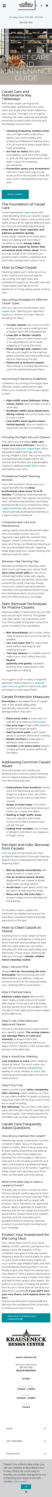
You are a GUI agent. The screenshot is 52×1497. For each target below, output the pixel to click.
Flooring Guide (24, 33)
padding (37, 1068)
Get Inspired (14, 1441)
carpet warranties (12, 508)
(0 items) (47, 6)
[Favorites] (41, 6)
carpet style (8, 311)
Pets (4, 853)
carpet (27, 212)
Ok (25, 1486)
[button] (36, 6)
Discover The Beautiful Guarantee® (22, 1317)
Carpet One (6, 33)
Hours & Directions (26, 1370)
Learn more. (20, 1481)
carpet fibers (31, 465)
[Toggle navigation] (4, 6)
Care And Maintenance (17, 37)
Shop (9, 1428)
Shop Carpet (15, 194)
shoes (42, 722)
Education (13, 1453)
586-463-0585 (26, 22)
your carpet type (30, 448)
